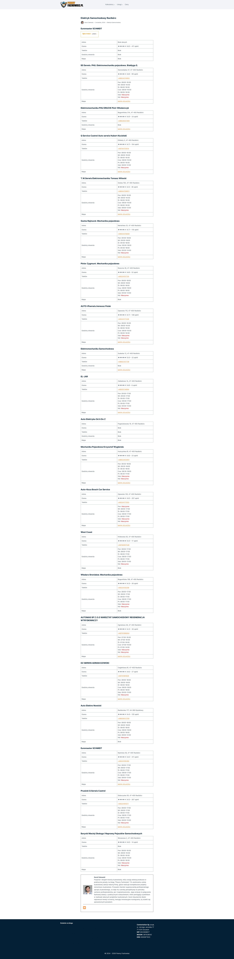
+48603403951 (123, 460)
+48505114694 (123, 389)
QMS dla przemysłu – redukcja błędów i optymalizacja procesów (83, 928)
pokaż (94, 33)
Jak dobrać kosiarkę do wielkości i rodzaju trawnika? (79, 943)
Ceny (127, 4)
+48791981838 (123, 676)
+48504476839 (124, 234)
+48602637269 (124, 121)
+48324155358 (123, 588)
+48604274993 (124, 78)
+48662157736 (123, 362)
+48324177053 (123, 502)
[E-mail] (84, 908)
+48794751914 (123, 148)
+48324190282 (123, 761)
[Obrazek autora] (82, 22)
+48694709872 (123, 191)
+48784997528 (123, 545)
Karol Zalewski (89, 22)
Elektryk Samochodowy (114, 22)
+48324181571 (123, 804)
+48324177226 (123, 319)
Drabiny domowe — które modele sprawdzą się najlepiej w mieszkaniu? (86, 933)
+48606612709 (123, 718)
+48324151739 (123, 276)
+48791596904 (123, 633)
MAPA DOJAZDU (124, 101)
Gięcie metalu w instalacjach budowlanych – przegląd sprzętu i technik (86, 938)
